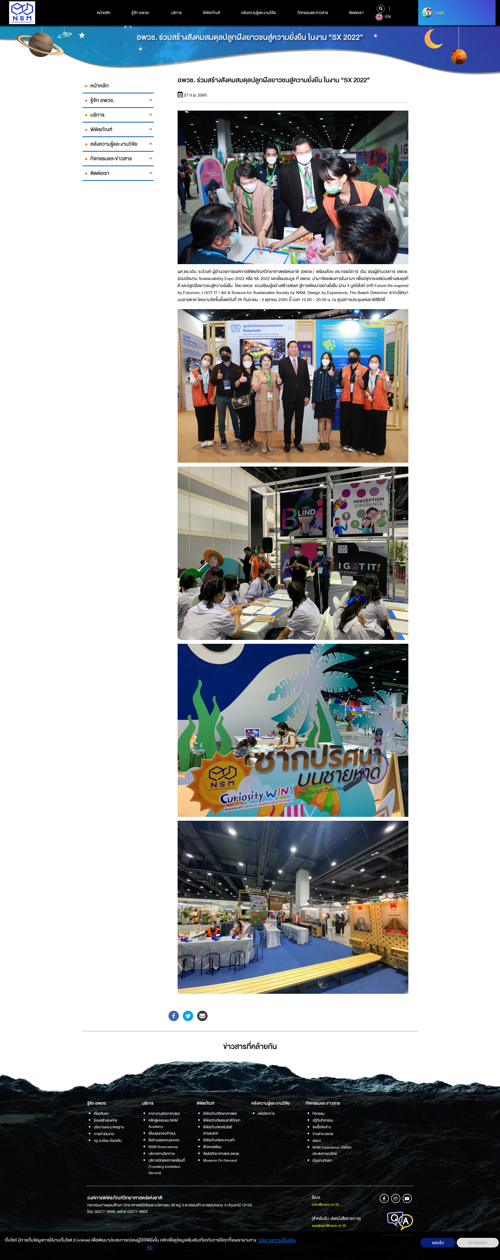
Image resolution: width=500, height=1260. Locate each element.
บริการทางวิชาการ (161, 1153)
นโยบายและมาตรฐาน (109, 1127)
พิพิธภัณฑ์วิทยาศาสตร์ (220, 1113)
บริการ (176, 12)
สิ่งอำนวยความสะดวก (163, 1140)
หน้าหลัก (103, 12)
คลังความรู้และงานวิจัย (258, 12)
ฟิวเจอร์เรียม (212, 1147)
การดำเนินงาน (104, 1134)
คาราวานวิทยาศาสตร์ (164, 1113)
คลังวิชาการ (266, 1113)
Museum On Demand (220, 1160)
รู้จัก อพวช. (141, 12)
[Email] (202, 1015)
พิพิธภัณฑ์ (211, 12)
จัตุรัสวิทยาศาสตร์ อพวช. (221, 1153)
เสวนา (316, 1140)
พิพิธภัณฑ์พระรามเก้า (219, 1140)
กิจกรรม (318, 1113)
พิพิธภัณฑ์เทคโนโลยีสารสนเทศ (217, 1130)
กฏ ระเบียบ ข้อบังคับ (108, 1140)
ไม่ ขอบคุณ (477, 1242)
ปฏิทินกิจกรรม (322, 1120)
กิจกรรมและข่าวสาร (312, 12)
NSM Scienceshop (163, 1147)
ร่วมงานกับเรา (322, 1160)
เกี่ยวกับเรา (101, 1113)
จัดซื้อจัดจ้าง (321, 1127)
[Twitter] (188, 1015)
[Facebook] (173, 1015)
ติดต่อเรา (356, 12)
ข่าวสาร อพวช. (323, 1134)
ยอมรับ (438, 1242)
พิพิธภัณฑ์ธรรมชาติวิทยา (221, 1120)
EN (387, 16)
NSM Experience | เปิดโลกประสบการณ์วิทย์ (332, 1150)
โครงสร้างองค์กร (105, 1120)
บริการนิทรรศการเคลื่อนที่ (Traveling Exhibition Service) (166, 1166)
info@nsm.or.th (325, 1204)
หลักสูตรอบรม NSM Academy (163, 1123)
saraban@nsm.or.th (329, 1225)
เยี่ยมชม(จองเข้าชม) (162, 1133)
